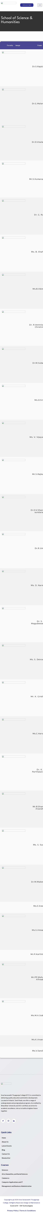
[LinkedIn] (14, 1121)
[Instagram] (8, 1121)
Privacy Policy (12, 1211)
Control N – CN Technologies (21, 1206)
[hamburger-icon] (40, 5)
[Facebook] (3, 1121)
